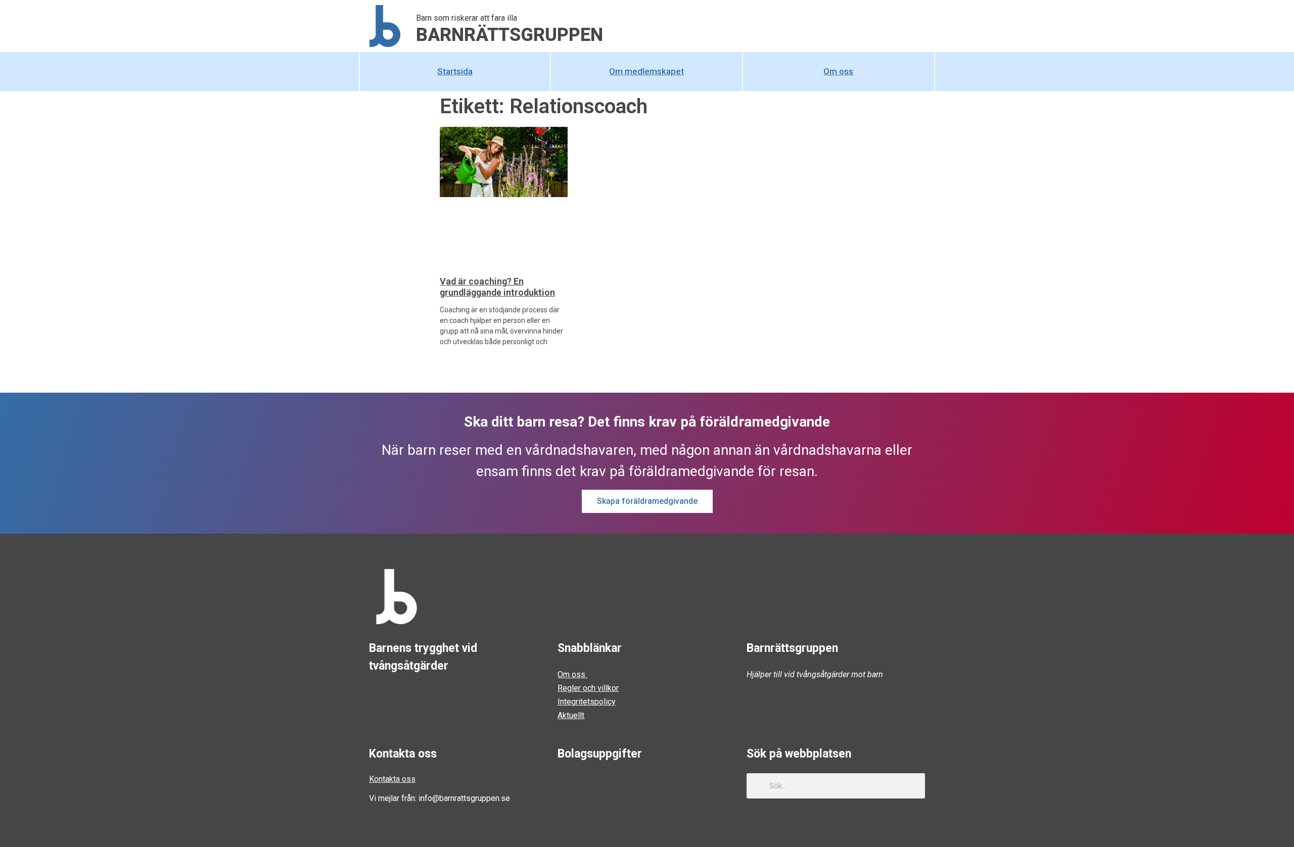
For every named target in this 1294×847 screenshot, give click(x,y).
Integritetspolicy (587, 702)
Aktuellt (571, 715)
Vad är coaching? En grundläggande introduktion (497, 287)
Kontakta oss (392, 779)
